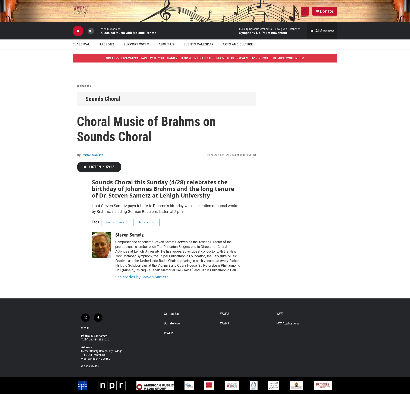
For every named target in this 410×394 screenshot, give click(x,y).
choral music (146, 222)
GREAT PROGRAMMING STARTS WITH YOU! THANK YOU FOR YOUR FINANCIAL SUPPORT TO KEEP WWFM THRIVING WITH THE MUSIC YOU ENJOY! (205, 58)
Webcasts (84, 86)
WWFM (85, 328)
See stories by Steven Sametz (141, 276)
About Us (166, 44)
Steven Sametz (92, 155)
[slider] (97, 31)
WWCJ (281, 313)
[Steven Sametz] (101, 245)
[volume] (90, 31)
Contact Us (171, 313)
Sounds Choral (102, 98)
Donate (326, 11)
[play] (78, 31)
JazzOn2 (106, 44)
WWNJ (224, 323)
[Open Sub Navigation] (93, 44)
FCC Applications (288, 323)
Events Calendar (199, 44)
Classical (81, 44)
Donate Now (172, 323)
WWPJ (224, 313)
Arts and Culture (238, 44)
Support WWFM (136, 44)
